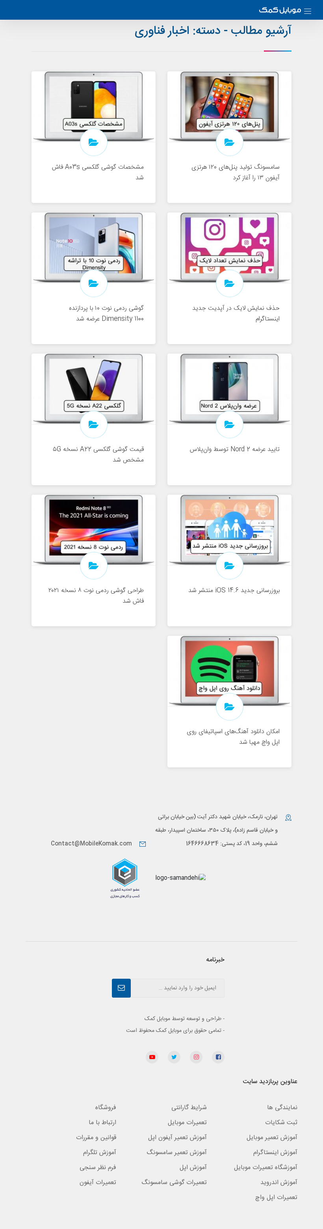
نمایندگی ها (282, 1107)
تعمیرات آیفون (98, 1182)
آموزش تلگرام (99, 1152)
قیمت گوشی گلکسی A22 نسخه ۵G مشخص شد (98, 455)
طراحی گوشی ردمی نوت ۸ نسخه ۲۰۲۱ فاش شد (96, 596)
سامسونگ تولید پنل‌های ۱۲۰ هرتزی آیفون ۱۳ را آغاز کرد (235, 172)
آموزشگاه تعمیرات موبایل (265, 1167)
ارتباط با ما (102, 1122)
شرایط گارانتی (189, 1107)
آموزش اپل (193, 1167)
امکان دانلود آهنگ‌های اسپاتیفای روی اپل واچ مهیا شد (233, 737)
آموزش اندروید (278, 1182)
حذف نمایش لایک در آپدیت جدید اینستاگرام (236, 313)
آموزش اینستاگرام (275, 1152)
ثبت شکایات (281, 1122)
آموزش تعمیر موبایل (272, 1137)
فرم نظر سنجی (98, 1167)
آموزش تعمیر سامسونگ (177, 1152)
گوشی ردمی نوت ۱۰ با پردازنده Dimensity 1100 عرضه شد (106, 313)
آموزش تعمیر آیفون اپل (177, 1137)
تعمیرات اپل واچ (276, 1197)
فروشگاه (105, 1107)
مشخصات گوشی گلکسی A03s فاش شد (98, 172)
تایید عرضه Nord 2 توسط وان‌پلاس (235, 449)
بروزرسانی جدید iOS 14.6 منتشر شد (234, 590)
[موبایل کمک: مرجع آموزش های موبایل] (280, 11)
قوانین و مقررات (96, 1137)
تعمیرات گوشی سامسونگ (174, 1182)
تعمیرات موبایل (187, 1122)
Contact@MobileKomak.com (91, 844)
